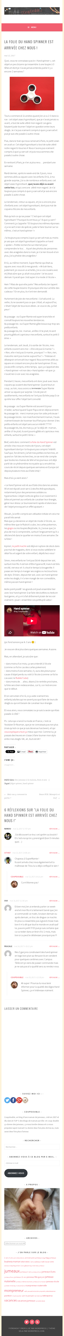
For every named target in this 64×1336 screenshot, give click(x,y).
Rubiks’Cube (22, 677)
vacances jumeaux (26, 1300)
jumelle (6, 1286)
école (43, 1301)
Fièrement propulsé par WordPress (28, 1328)
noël (25, 1291)
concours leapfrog (10, 1266)
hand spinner (28, 784)
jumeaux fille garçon (36, 1277)
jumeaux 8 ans (48, 1271)
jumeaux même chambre (24, 1282)
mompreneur (14, 1290)
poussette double (33, 1291)
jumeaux (12, 1271)
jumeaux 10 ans (20, 1277)
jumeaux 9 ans (9, 1277)
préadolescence (50, 1291)
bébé (23, 1261)
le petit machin (19, 546)
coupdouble (17, 876)
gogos (11, 528)
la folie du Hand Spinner (41, 442)
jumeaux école (52, 1281)
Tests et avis (42, 780)
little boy (13, 1286)
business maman (12, 1261)
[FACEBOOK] (32, 1322)
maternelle (42, 1285)
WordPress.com (36, 1331)
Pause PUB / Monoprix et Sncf (49, 796)
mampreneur (31, 1285)
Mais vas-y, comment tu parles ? (15, 796)
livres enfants (20, 1286)
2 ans (6, 1258)
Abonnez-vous (16, 1173)
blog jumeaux (50, 1258)
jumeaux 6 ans (36, 1272)
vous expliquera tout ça (15, 731)
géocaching (28, 1266)
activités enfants (19, 1258)
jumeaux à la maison (39, 1282)
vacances (10, 1300)
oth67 (7, 852)
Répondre (53, 829)
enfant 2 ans (20, 1266)
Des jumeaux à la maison (25, 780)
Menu (33, 27)
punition (8, 1295)
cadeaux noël (39, 1261)
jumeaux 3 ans (26, 1272)
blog (43, 1258)
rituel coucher (16, 1296)
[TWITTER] (26, 1322)
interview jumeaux (38, 1266)
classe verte (49, 1261)
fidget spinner (16, 784)
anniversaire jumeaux (33, 1258)
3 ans (11, 1258)
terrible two (38, 1296)
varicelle (38, 1301)
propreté (42, 1291)
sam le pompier (28, 1295)
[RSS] (37, 1322)
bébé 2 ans (29, 1261)
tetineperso (48, 1295)
